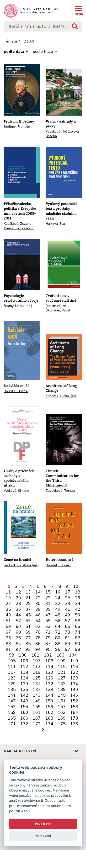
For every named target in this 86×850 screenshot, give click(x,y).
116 (74, 666)
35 (8, 609)
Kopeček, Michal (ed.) (61, 396)
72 (57, 632)
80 (57, 638)
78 (38, 638)
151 (62, 701)
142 (24, 695)
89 (67, 644)
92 (18, 649)
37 (28, 609)
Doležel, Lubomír (58, 565)
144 (49, 695)
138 (49, 689)
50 (77, 615)
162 (49, 712)
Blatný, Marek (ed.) (18, 306)
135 (12, 689)
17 (67, 592)
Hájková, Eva (55, 223)
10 (75, 586)
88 (57, 644)
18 (77, 592)
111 (12, 666)
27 (8, 603)
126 (49, 678)
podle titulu (43, 51)
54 (38, 621)
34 (77, 603)
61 (28, 626)
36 (18, 609)
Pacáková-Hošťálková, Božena (63, 133)
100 (23, 655)
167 (37, 718)
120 (49, 672)
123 (12, 678)
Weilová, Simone (16, 490)
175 (62, 724)
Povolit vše (43, 824)
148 (24, 701)
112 (24, 666)
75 (8, 638)
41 (67, 609)
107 (37, 661)
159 (12, 712)
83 (8, 644)
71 (48, 632)
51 (8, 621)
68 (18, 632)
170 (74, 718)
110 (74, 661)
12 (18, 592)
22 (38, 598)
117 (12, 672)
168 (49, 718)
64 (57, 626)
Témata (10, 41)
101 (35, 655)
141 (12, 695)
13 (28, 592)
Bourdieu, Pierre (16, 391)
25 (67, 598)
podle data (14, 51)
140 (74, 689)
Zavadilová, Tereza (60, 490)
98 (77, 649)
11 (8, 592)
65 (67, 626)
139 (62, 689)
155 (37, 707)
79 (48, 638)
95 (48, 649)
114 (49, 666)
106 (24, 661)
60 (18, 626)
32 (57, 603)
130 (24, 684)
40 (57, 609)
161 (37, 712)
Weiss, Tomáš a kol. (19, 228)
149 (37, 701)
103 (60, 655)
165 (12, 718)
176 (74, 724)
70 (38, 632)
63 (48, 626)
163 (62, 712)
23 (48, 598)
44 (18, 615)
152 (74, 701)
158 (74, 707)
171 (12, 724)
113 (37, 666)
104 (73, 655)
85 (28, 644)
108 (49, 661)
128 (74, 678)
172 (24, 724)
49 (67, 615)
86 (38, 644)
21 (28, 598)
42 (77, 609)
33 (67, 603)
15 (48, 592)
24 (57, 598)
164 (74, 712)
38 (38, 609)
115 (62, 666)
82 (77, 638)
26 (77, 598)
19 (8, 598)
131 (37, 684)
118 (24, 672)
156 (49, 707)
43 (8, 615)
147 (12, 701)
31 (48, 603)
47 (48, 615)
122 (74, 672)
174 (49, 724)
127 (62, 678)
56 (57, 621)
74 (77, 632)
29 (28, 603)
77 (28, 638)
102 (48, 655)
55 (48, 621)
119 (37, 672)
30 (38, 603)
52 (18, 621)
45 (28, 615)
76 (18, 638)
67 (8, 632)
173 (37, 724)
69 (28, 632)
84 (18, 644)
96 (57, 649)
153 (12, 707)
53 (28, 621)
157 (62, 707)
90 (77, 644)
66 (77, 626)
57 (67, 621)
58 (77, 621)
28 (18, 603)
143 (37, 695)
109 (62, 661)
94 (38, 649)
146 (74, 695)
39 (48, 609)
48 (57, 615)
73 (67, 632)
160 (24, 712)
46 (38, 615)
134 (74, 684)
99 (11, 655)
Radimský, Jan (56, 306)
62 (38, 626)
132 (49, 684)
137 (37, 689)
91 (8, 649)
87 (48, 644)
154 (24, 707)
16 (57, 592)
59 (8, 626)
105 (12, 661)
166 (24, 718)
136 (24, 689)
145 (62, 695)
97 (67, 649)
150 (49, 701)
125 (37, 678)
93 (28, 649)
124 (24, 678)
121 (62, 672)
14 (38, 592)
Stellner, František (18, 126)
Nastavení (43, 836)
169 (62, 718)
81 (67, 638)
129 (12, 684)
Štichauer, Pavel (58, 310)
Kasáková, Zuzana (18, 223)
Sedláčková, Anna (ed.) (21, 565)
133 (62, 684)
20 (18, 598)
